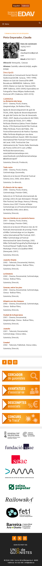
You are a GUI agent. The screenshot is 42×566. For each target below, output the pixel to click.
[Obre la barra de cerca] (39, 23)
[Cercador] (21, 381)
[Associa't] (21, 395)
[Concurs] (21, 423)
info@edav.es (29, 562)
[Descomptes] (21, 409)
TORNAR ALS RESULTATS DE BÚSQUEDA (16, 33)
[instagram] (10, 362)
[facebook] (4, 362)
